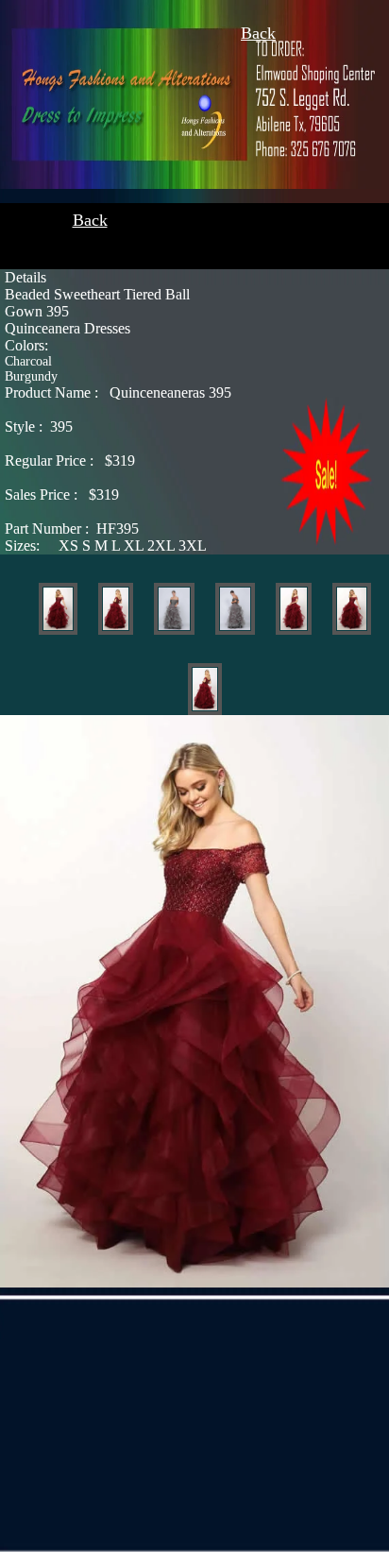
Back (258, 33)
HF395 (72, 528)
